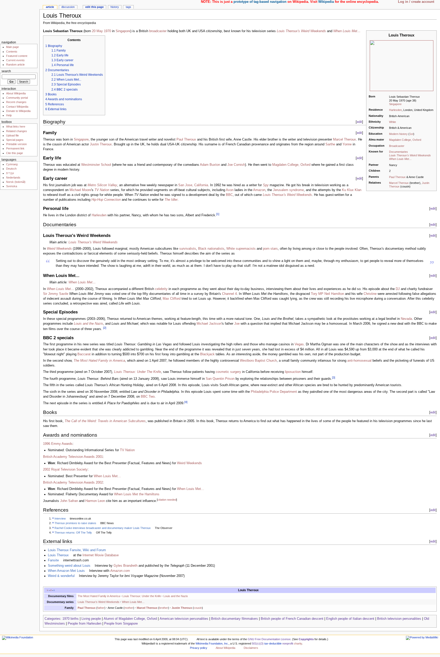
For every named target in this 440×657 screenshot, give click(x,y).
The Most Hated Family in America (99, 360)
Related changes (16, 131)
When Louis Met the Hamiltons (136, 494)
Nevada (406, 319)
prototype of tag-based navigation (259, 2)
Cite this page (14, 153)
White (392, 121)
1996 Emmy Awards (58, 444)
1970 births (70, 619)
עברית (10, 173)
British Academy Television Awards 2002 (73, 482)
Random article (15, 64)
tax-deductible (273, 643)
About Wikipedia (16, 93)
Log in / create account (416, 2)
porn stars (270, 248)
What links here (15, 126)
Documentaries (398, 151)
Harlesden (395, 109)
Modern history (398, 133)
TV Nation (101, 190)
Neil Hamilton (334, 294)
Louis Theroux (58, 555)
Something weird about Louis (69, 565)
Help (9, 115)
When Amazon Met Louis (66, 571)
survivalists (187, 248)
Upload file (12, 135)
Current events (15, 60)
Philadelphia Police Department (274, 392)
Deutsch (11, 168)
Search (6, 71)
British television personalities (399, 619)
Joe (237, 323)
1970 (107, 31)
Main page (12, 46)
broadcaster (158, 31)
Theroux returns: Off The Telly (73, 532)
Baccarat (84, 354)
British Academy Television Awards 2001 (73, 457)
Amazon (259, 190)
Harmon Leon (95, 501)
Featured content (16, 55)
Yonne (347, 144)
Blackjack (207, 354)
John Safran (69, 501)
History (115, 6)
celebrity (161, 289)
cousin (198, 607)
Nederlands (13, 177)
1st (411, 133)
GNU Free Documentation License (269, 639)
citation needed (167, 499)
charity (298, 643)
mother (129, 607)
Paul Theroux (397, 177)
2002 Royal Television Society (65, 469)
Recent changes (16, 102)
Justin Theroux (101, 144)
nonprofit (287, 643)
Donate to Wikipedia (18, 110)
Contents (11, 51)
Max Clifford (172, 298)
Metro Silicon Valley (102, 185)
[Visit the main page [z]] (19, 20)
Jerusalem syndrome (288, 190)
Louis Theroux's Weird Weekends (410, 155)
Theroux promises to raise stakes (75, 523)
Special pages (14, 139)
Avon (229, 190)
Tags (128, 6)
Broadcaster (396, 145)
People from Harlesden (84, 623)
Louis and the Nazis (88, 323)
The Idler (170, 199)
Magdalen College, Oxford (405, 139)
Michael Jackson (209, 323)
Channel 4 (229, 294)
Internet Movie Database (100, 555)
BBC (229, 195)
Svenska (11, 186)
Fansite (53, 560)
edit (359, 122)
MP (320, 294)
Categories (52, 619)
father (100, 607)
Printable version (16, 144)
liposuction (293, 372)
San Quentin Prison (220, 379)
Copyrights (306, 639)
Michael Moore (80, 190)
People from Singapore (121, 623)
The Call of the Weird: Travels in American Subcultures (105, 421)
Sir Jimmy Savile (55, 294)
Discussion (68, 6)
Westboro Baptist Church (258, 360)
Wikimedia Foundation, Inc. (212, 643)
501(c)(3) (258, 643)
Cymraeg (12, 164)
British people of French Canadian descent (292, 619)
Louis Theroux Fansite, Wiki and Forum (77, 550)
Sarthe (330, 144)
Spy (266, 185)
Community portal (17, 97)
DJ (398, 289)
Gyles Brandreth (126, 565)
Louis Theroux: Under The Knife (137, 372)
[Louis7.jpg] (401, 65)
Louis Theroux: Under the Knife (141, 596)
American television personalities (184, 619)
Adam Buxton (210, 165)
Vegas (299, 344)
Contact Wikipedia (17, 106)
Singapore (395, 104)
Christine (370, 294)
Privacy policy (198, 647)
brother (163, 607)
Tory (314, 294)
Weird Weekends (59, 248)
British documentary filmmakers (234, 619)
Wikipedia (326, 2)
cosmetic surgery (228, 372)
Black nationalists (211, 248)
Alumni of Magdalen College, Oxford (130, 619)
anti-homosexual (359, 360)
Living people (91, 619)
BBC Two (148, 396)
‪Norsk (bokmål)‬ (15, 181)
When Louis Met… (400, 158)
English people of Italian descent (350, 619)
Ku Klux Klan (351, 190)
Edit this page (94, 6)
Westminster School (96, 165)
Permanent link (15, 148)
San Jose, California (193, 185)
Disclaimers (251, 647)
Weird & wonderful (61, 576)
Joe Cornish (236, 165)
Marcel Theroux (399, 182)
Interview (60, 518)
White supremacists (241, 248)
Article (50, 6)
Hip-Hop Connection (106, 199)
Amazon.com (120, 571)
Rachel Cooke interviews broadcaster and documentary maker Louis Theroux (102, 527)
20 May (97, 31)
